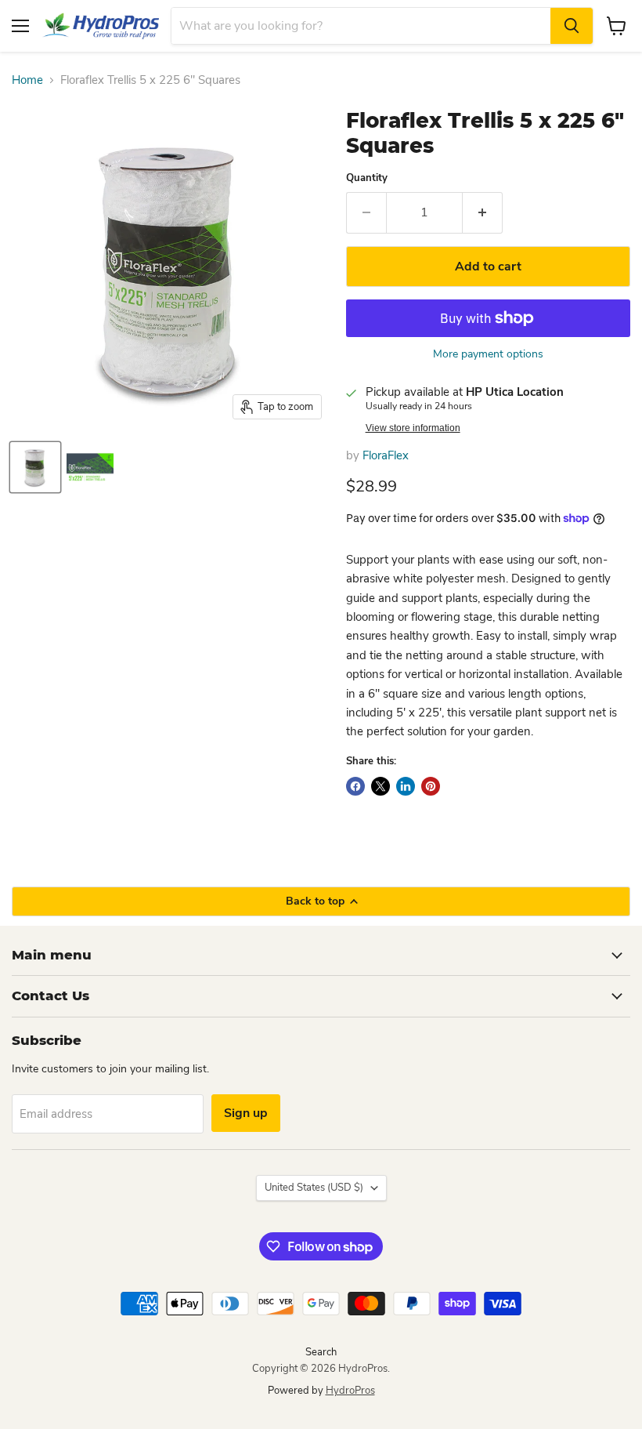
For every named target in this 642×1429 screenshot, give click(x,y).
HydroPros (350, 1391)
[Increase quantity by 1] (483, 212)
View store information (413, 428)
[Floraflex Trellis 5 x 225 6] (35, 467)
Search (321, 1352)
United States (314, 1188)
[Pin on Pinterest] (430, 786)
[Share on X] (380, 786)
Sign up (246, 1113)
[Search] (571, 26)
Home (27, 80)
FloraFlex (385, 455)
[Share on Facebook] (355, 786)
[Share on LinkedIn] (405, 786)
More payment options (488, 354)
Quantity (367, 178)
